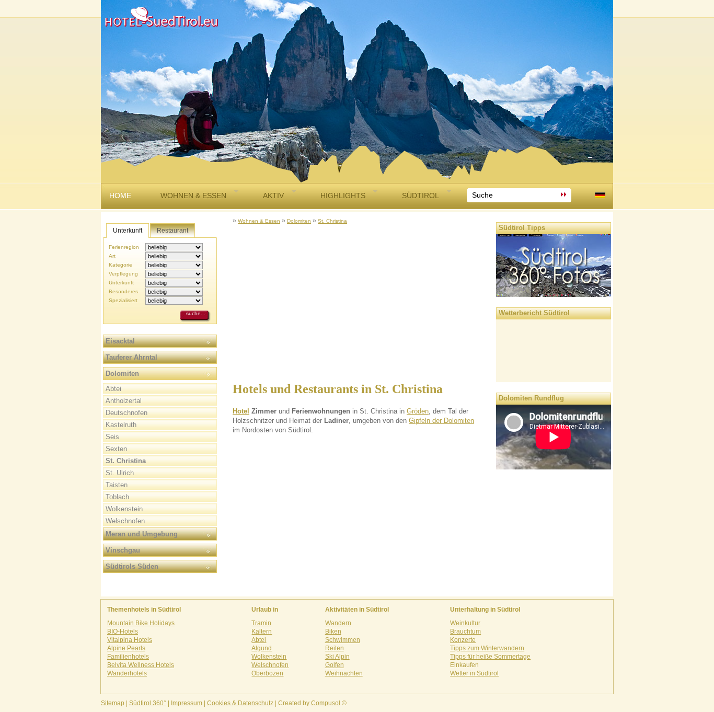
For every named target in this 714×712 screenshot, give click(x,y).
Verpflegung (123, 274)
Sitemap (112, 703)
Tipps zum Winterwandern (487, 648)
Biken (333, 631)
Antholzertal (124, 401)
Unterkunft (127, 230)
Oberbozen (267, 673)
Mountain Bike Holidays (141, 623)
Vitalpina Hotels (129, 640)
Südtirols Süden (132, 566)
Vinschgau (123, 550)
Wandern (338, 623)
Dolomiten (299, 221)
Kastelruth (121, 425)
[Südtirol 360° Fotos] (553, 294)
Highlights (342, 195)
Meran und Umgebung (142, 534)
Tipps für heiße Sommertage (490, 656)
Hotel (241, 411)
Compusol (325, 703)
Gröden (418, 411)
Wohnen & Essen (193, 195)
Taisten (117, 485)
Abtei (113, 389)
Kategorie (120, 265)
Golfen (334, 665)
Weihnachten (344, 673)
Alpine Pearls (126, 648)
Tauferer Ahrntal (131, 357)
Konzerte (463, 640)
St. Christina (332, 221)
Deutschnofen (126, 413)
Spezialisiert (123, 300)
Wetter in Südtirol (474, 673)
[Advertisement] (357, 298)
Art (112, 256)
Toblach (117, 497)
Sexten (116, 449)
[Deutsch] (600, 195)
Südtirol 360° (147, 703)
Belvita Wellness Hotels (140, 665)
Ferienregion (124, 247)
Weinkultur (465, 623)
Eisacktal (120, 341)
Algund (261, 648)
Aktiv (273, 195)
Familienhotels (128, 656)
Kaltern (261, 631)
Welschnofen (125, 521)
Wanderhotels (127, 673)
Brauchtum (465, 631)
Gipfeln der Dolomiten (441, 420)
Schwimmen (342, 640)
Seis (112, 437)
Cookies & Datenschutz (240, 703)
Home (120, 195)
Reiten (334, 648)
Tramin (261, 623)
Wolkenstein (124, 509)
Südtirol (420, 195)
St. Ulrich (120, 473)
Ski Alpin (337, 656)
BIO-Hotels (122, 631)
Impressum (186, 703)
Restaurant (172, 230)
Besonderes (123, 291)
